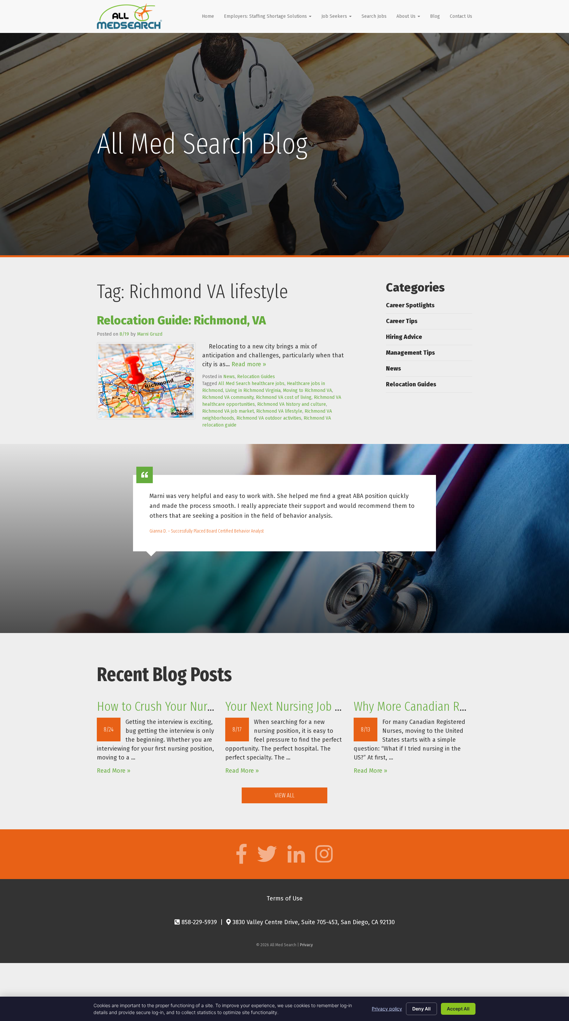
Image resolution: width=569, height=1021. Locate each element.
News (229, 376)
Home (208, 16)
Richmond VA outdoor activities (268, 418)
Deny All (421, 1008)
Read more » (248, 364)
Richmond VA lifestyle (279, 411)
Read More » (113, 770)
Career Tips (402, 321)
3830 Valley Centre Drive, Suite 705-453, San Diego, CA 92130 (313, 922)
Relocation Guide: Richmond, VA (181, 320)
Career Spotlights (410, 305)
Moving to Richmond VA (307, 390)
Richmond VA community (228, 397)
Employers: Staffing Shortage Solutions (266, 16)
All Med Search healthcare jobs (251, 383)
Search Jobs (374, 16)
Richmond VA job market (228, 411)
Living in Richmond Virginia (253, 390)
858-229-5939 (198, 922)
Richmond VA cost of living (284, 397)
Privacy (306, 945)
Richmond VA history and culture (291, 404)
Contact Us (461, 16)
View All (284, 795)
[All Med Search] (129, 16)
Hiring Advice (404, 337)
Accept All (458, 1008)
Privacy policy (387, 1008)
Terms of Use (285, 898)
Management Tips (410, 352)
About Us (406, 16)
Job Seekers (334, 16)
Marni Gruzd (149, 334)
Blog (435, 16)
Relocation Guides (256, 376)
